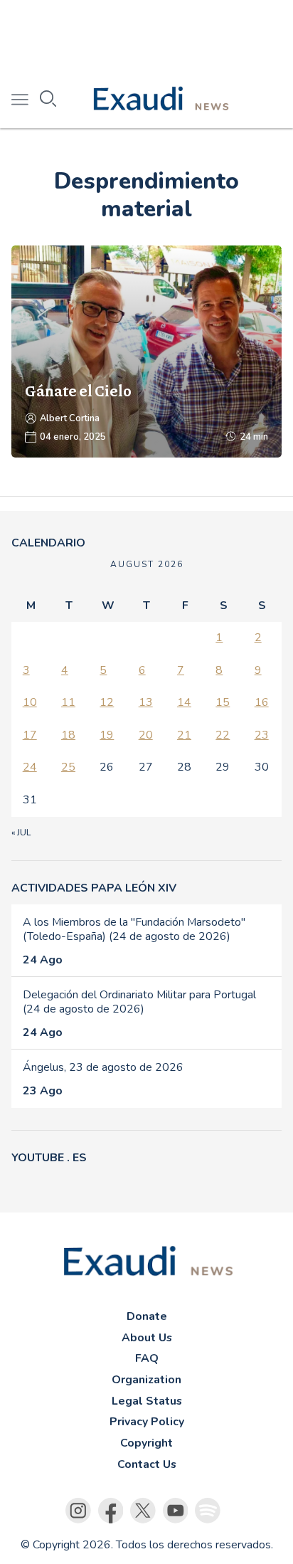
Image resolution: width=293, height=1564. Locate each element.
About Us (147, 1338)
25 (68, 767)
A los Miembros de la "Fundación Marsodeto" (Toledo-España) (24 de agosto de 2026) (134, 929)
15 (222, 702)
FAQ (147, 1358)
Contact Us (146, 1464)
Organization (146, 1380)
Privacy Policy (147, 1422)
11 (68, 702)
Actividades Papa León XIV (93, 888)
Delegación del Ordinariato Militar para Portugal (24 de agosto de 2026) (139, 1002)
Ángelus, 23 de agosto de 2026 (103, 1067)
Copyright (146, 1443)
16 (262, 702)
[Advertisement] (146, 35)
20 (146, 735)
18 (68, 735)
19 (107, 735)
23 (262, 735)
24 (30, 767)
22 (222, 735)
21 (184, 735)
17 (30, 735)
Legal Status (147, 1401)
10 (30, 702)
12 (107, 702)
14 (184, 702)
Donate (147, 1316)
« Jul (21, 832)
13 (146, 702)
